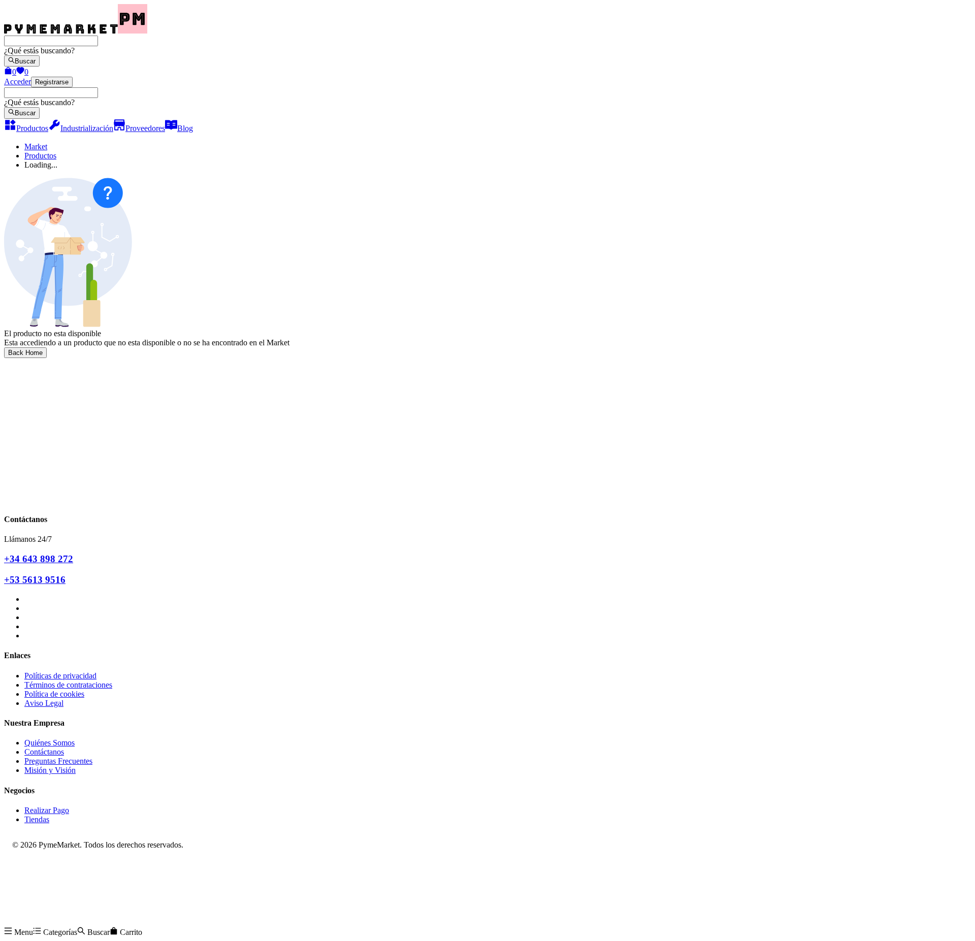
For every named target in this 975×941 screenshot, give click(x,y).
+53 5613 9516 (35, 579)
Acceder (17, 81)
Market (35, 146)
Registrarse (52, 82)
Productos (40, 155)
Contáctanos (44, 752)
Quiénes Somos (49, 742)
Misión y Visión (50, 770)
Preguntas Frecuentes (58, 761)
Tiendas (36, 819)
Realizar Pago (46, 810)
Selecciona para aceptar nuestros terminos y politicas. (89, 409)
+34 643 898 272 (38, 559)
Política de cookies (54, 694)
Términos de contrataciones (68, 684)
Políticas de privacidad (60, 675)
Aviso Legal (43, 703)
